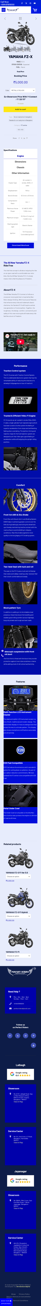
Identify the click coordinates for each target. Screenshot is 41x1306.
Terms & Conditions (20, 1301)
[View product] (34, 849)
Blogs (13, 1294)
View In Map (18, 1101)
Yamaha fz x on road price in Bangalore (20, 120)
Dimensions (20, 161)
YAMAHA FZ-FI (12, 952)
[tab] (20, 156)
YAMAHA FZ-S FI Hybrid (17, 912)
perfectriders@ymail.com (22, 1008)
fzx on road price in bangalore (23, 117)
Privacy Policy (24, 1294)
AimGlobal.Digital (23, 1286)
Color (7, 90)
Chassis (20, 167)
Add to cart (20, 109)
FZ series (24, 125)
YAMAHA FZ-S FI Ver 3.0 (17, 872)
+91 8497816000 (19, 1004)
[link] (20, 1074)
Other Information (20, 173)
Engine (20, 156)
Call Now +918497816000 (7, 3)
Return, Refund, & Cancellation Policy (19, 1297)
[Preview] (34, 852)
